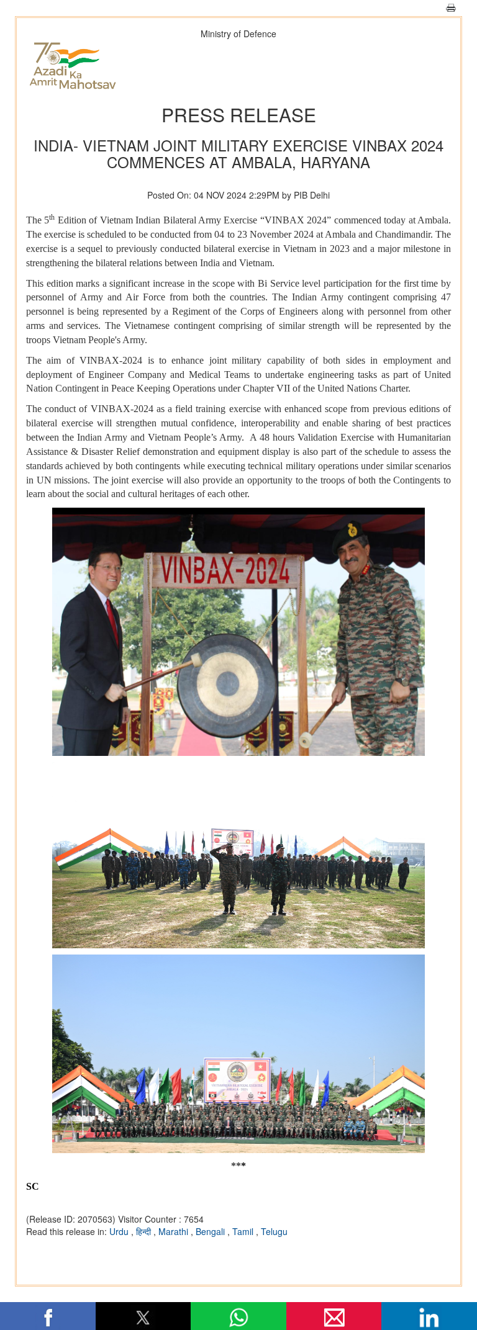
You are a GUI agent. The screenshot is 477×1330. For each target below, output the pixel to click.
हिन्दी (144, 1231)
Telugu (274, 1231)
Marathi (174, 1231)
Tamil (244, 1231)
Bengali (211, 1231)
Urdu (120, 1231)
